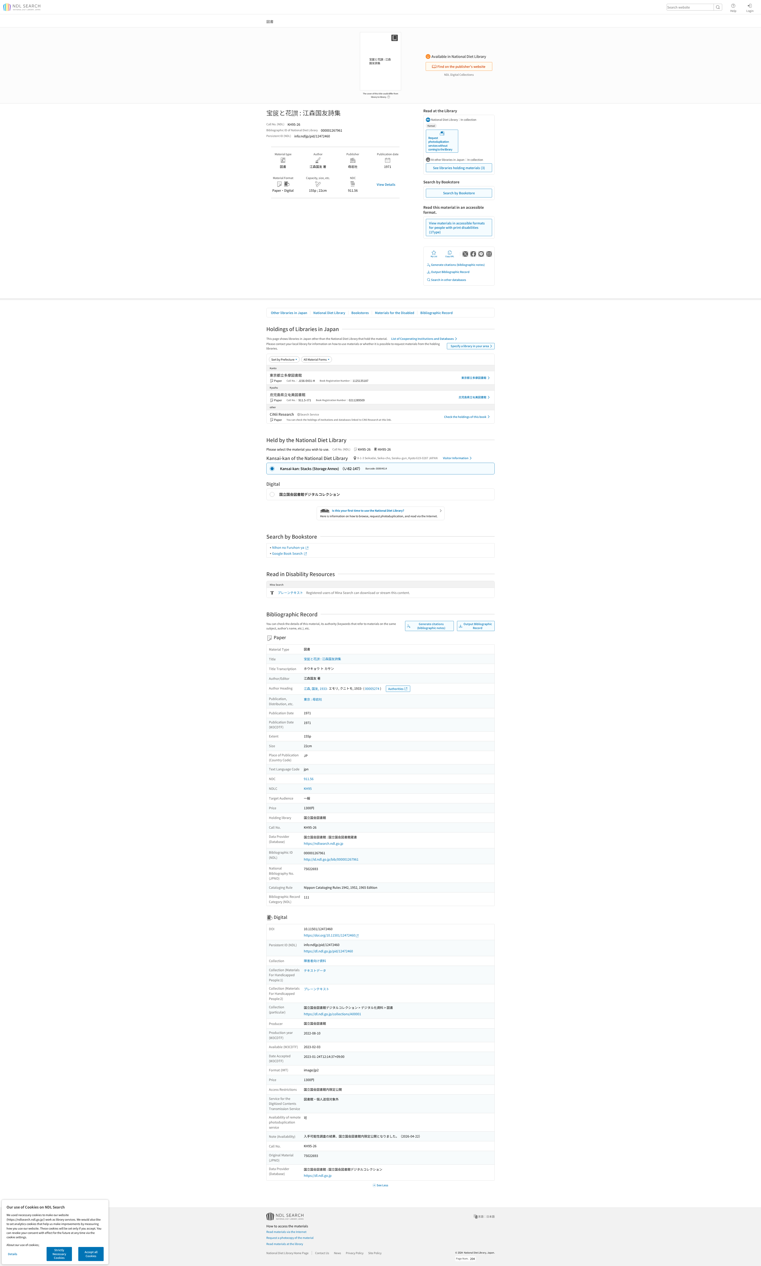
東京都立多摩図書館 (473, 378)
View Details (386, 184)
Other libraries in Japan (289, 312)
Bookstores (360, 312)
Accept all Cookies (91, 1254)
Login (750, 10)
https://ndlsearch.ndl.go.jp (323, 843)
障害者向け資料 (315, 960)
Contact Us (322, 1253)
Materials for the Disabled (394, 312)
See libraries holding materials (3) (459, 167)
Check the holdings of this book (465, 417)
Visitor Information (455, 458)
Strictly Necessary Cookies (59, 1254)
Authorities (395, 689)
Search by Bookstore (459, 193)
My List (434, 256)
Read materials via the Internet (286, 1232)
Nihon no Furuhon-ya (288, 547)
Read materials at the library (284, 1244)
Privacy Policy (354, 1253)
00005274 (372, 688)
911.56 (309, 778)
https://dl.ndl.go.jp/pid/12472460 (328, 951)
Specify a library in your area (470, 346)
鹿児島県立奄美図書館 (472, 397)
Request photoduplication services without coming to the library (440, 143)
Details (12, 1254)
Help (733, 10)
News (337, 1253)
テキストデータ (315, 970)
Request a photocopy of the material (290, 1238)
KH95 (308, 788)
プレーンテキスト (290, 592)
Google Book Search (287, 553)
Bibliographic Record (436, 312)
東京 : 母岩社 (313, 699)
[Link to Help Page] (388, 95)
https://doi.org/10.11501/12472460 (329, 935)
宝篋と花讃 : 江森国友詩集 (322, 658)
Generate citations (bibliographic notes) (458, 265)
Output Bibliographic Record (450, 272)
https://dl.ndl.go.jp (318, 1175)
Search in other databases (448, 280)
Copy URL (449, 256)
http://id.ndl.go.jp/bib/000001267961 (331, 859)
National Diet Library (329, 312)
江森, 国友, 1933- (316, 688)
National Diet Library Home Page (287, 1253)
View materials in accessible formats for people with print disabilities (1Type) (457, 227)
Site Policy (374, 1253)
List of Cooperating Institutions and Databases (422, 339)
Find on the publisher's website (461, 66)
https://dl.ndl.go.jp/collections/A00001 (332, 1013)
